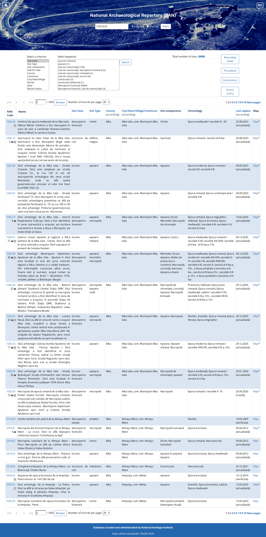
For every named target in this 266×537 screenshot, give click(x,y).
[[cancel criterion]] (88, 60)
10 (245, 102)
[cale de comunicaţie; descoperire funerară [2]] (88, 70)
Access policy (230, 91)
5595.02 (10, 475)
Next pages (253, 102)
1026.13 (10, 138)
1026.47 (10, 193)
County (110, 111)
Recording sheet (230, 59)
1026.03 (10, 391)
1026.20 (10, 285)
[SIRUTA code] (38, 70)
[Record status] (38, 88)
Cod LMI (154, 26)
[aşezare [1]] (88, 64)
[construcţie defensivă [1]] (88, 82)
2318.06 (10, 466)
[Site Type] (38, 64)
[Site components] (38, 67)
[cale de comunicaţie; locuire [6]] (88, 76)
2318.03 (10, 453)
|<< (9, 102)
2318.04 (10, 419)
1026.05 (10, 316)
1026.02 (10, 343)
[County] (38, 73)
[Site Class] (38, 60)
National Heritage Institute (157, 527)
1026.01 (10, 237)
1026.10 (10, 217)
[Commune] (38, 76)
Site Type (94, 111)
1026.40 (10, 165)
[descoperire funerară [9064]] (88, 85)
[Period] (38, 82)
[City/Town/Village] (38, 79)
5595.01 (10, 484)
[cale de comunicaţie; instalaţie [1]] (88, 73)
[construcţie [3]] (88, 79)
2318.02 (10, 440)
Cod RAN (138, 26)
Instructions (230, 80)
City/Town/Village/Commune (139, 111)
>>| (31, 102)
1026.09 (10, 371)
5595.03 (10, 501)
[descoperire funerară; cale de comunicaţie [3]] (88, 88)
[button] (260, 5)
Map (255, 121)
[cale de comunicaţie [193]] (88, 67)
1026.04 (10, 253)
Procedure (230, 70)
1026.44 (10, 121)
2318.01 (10, 428)
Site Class (77, 111)
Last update (243, 111)
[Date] (38, 85)
